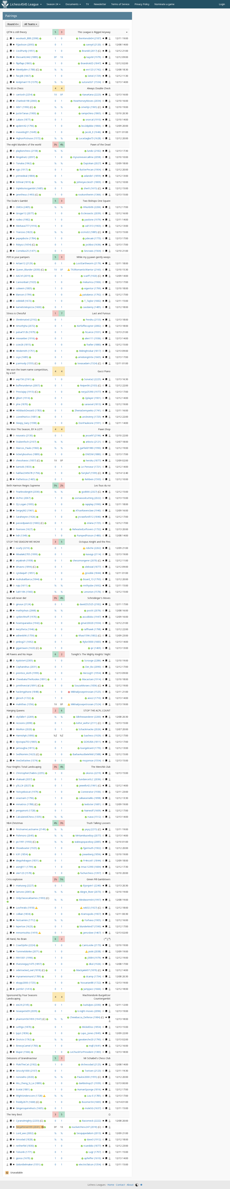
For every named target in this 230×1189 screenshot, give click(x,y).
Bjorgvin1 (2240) (92, 885)
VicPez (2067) (23, 498)
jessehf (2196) (94, 435)
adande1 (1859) (93, 175)
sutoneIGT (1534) (92, 82)
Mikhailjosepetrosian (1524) (86, 704)
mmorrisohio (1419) (27, 932)
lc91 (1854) (22, 854)
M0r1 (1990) (23, 107)
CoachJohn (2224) (26, 945)
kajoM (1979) (94, 57)
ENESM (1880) (93, 454)
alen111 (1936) (93, 338)
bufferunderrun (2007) (28, 385)
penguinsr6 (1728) (26, 810)
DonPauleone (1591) (90, 423)
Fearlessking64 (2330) (28, 491)
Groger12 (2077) (25, 213)
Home (110, 1184)
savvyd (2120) (94, 44)
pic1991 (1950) (24, 841)
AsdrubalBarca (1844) (28, 579)
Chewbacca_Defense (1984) (85, 1017)
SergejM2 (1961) (25, 510)
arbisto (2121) (94, 441)
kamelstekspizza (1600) (29, 307)
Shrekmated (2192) (27, 319)
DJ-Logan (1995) (25, 504)
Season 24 (53, 4)
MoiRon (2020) (24, 729)
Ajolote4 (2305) (25, 660)
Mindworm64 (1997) (90, 899)
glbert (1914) (23, 398)
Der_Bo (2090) (93, 666)
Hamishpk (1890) (25, 735)
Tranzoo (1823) (24, 232)
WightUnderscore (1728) (29, 1095)
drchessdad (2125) (91, 1064)
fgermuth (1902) (92, 848)
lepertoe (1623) (25, 926)
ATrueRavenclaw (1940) (89, 510)
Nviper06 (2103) (89, 385)
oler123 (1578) (24, 873)
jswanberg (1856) (92, 854)
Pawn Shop (104, 429)
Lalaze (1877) (23, 119)
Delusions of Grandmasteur (22, 1058)
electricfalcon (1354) (90, 1164)
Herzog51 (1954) (92, 673)
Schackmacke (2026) (90, 729)
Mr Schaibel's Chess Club (97, 1058)
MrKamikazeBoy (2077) (88, 835)
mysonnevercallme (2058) (87, 157)
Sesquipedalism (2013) (89, 1133)
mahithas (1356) (25, 704)
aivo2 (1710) (95, 698)
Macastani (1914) (92, 679)
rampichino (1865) (91, 113)
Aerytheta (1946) (25, 629)
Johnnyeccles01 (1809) (89, 182)
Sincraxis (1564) (93, 250)
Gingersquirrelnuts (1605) (30, 1108)
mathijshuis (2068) (26, 610)
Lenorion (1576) (93, 591)
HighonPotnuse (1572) (28, 138)
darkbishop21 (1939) (90, 1083)
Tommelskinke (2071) (28, 951)
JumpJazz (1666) (93, 988)
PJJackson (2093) (25, 44)
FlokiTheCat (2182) (26, 1064)
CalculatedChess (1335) (29, 816)
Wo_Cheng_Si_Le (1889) (29, 1083)
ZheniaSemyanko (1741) (88, 410)
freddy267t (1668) (26, 1102)
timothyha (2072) (26, 325)
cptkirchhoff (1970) (26, 616)
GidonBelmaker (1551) (28, 1164)
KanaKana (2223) (92, 94)
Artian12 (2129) (25, 263)
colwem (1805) (24, 288)
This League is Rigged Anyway (94, 32)
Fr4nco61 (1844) (92, 860)
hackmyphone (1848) (28, 691)
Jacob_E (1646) (93, 132)
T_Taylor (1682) (93, 300)
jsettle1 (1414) (24, 988)
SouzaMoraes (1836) (86, 685)
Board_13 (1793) (92, 579)
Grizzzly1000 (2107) (27, 1070)
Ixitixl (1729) (95, 75)
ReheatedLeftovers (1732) (87, 529)
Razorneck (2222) (92, 1120)
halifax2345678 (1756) (28, 473)
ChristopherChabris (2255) (30, 773)
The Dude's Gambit (17, 200)
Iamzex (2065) (24, 891)
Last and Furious (101, 313)
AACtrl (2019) (23, 275)
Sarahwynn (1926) (26, 516)
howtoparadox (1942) (28, 623)
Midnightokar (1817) (90, 350)
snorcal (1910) (94, 119)
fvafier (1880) (94, 344)
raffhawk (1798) (93, 629)
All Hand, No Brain (17, 938)
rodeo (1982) (23, 219)
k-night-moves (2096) (90, 1011)
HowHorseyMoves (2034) (87, 100)
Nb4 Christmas (15, 823)
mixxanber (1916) (26, 338)
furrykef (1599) (89, 473)
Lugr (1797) (95, 1152)
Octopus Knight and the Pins (94, 541)
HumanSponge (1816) (89, 1089)
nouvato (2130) (25, 435)
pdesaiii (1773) (93, 238)
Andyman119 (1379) (27, 82)
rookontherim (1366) (90, 194)
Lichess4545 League (24, 4)
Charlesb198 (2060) (27, 100)
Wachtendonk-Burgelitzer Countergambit (96, 997)
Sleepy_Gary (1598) (26, 423)
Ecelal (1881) (23, 1089)
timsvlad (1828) (25, 1139)
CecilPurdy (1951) (26, 50)
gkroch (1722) (24, 698)
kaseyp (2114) (94, 554)
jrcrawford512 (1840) (90, 516)
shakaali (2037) (24, 779)
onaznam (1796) (25, 798)
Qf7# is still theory (17, 32)
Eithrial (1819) (24, 182)
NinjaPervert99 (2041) (28, 1127)
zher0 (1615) (91, 188)
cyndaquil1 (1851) (26, 573)
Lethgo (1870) (24, 1027)
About (130, 1184)
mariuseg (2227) (25, 885)
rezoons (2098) (24, 723)
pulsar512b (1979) (26, 332)
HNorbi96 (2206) (92, 207)
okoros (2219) (94, 773)
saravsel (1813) (93, 404)
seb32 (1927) (90, 907)
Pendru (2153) (94, 319)
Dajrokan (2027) (92, 163)
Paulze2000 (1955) (87, 1077)
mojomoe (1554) (92, 760)
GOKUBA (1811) (93, 741)
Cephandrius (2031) (27, 666)
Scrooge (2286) (93, 660)
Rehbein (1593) (93, 479)
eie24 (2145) (23, 1004)
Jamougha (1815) (25, 748)
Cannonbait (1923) (26, 282)
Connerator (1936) (91, 791)
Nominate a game (164, 4)
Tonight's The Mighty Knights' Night (90, 654)
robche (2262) (94, 548)
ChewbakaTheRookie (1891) (31, 679)
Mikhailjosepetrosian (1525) (86, 691)
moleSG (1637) (93, 1108)
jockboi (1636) (94, 244)
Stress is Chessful (16, 313)
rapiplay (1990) (93, 504)
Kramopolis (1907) (91, 913)
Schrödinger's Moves (99, 598)
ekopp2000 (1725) (26, 982)
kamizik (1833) (24, 466)
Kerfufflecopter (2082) (89, 325)
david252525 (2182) (91, 604)
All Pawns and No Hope (19, 654)
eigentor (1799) (93, 288)
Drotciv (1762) (24, 1039)
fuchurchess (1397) (91, 873)
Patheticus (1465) (26, 479)
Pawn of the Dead (100, 144)
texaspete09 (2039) (27, 1011)
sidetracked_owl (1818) (29, 970)
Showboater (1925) (27, 848)
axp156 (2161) (24, 379)
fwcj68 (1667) (23, 75)
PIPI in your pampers (18, 257)
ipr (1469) (96, 648)
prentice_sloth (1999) (28, 673)
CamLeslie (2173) (92, 945)
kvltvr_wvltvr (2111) (87, 723)
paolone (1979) (93, 219)
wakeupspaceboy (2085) (88, 841)
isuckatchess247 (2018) (85, 1127)
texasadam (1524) (87, 363)
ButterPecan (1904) (90, 169)
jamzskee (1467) (92, 932)
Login (222, 4)
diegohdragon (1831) (27, 860)
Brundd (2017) (90, 50)
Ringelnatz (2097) (26, 157)
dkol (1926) (95, 963)
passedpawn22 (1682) (28, 523)
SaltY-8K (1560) (25, 591)
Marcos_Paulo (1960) (28, 448)
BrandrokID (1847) (91, 63)
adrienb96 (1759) (25, 635)
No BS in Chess (15, 88)
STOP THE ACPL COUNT (97, 710)
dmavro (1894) (24, 566)
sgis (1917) (22, 169)
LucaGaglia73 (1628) (90, 138)
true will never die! (16, 598)
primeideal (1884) (26, 175)
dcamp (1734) (94, 976)
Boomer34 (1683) (92, 1102)
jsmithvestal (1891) (27, 685)
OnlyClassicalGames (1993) (31, 898)
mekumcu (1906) (92, 282)
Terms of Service (120, 4)
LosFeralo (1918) (25, 907)
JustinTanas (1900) (26, 113)
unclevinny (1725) (92, 416)
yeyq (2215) (91, 829)
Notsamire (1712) (26, 920)
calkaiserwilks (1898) (90, 798)
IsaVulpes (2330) (92, 1004)
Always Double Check (98, 88)
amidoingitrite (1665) (90, 357)
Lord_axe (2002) (25, 1133)
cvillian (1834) (23, 913)
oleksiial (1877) (93, 566)
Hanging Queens (16, 710)
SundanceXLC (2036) (90, 779)
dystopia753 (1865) (27, 741)
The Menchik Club (100, 766)
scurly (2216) (23, 548)
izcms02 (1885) (89, 232)
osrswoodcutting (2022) (88, 498)
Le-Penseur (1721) (91, 466)
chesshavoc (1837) (26, 460)
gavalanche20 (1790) (90, 1039)
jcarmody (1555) (25, 363)
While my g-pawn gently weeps (93, 257)
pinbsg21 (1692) (25, 641)
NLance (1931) (93, 332)
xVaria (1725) (94, 523)
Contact (120, 1184)
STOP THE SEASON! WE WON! (23, 541)
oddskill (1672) (24, 300)
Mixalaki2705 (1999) (27, 554)
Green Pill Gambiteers (98, 879)
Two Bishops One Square (96, 200)
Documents (72, 4)
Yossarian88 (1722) (91, 982)
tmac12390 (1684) (91, 866)
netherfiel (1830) (25, 1145)
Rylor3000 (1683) (92, 641)
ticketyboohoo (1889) (28, 454)
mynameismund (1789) (29, 976)
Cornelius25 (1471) (26, 250)
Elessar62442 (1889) (27, 57)
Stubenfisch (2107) (26, 441)
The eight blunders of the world (24, 144)
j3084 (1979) (94, 957)
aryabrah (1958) (25, 560)
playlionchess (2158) (27, 150)
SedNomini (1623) (26, 754)
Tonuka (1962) (24, 163)
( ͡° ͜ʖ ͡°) (107, 938)
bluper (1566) (23, 1052)
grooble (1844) (93, 573)
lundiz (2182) (94, 150)
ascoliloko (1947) (92, 616)
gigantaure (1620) (26, 648)
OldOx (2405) (23, 207)
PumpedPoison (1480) (89, 535)
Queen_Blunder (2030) (28, 269)
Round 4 (12, 24)
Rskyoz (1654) (24, 244)
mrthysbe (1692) (92, 585)
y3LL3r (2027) (24, 785)
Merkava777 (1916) (27, 225)
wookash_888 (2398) (27, 38)
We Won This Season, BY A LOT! (24, 429)
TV (87, 4)
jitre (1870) (22, 404)
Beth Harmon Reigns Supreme (23, 485)
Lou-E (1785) (94, 1095)
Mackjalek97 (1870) (87, 970)
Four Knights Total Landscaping (24, 766)
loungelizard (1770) (91, 748)
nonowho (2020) (25, 1077)
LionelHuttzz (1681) (27, 416)
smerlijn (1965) (89, 107)
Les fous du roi (102, 485)
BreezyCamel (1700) (27, 1045)
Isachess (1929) (93, 735)
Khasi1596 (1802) (88, 635)
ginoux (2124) (23, 604)
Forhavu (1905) (93, 920)
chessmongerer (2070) (85, 560)
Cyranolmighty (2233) (28, 1120)
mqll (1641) (95, 1045)
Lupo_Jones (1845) (91, 1033)
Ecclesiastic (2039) (91, 213)
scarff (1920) (91, 275)
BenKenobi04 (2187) (90, 38)
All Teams (30, 24)
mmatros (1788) (25, 804)
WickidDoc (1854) (92, 1027)
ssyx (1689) (22, 357)
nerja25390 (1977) (91, 391)
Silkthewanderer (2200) (89, 716)
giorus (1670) (23, 1158)
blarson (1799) (24, 294)
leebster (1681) (93, 804)
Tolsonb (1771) (24, 1152)
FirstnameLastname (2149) (31, 829)
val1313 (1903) (93, 225)
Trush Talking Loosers (98, 823)
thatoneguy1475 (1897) (29, 963)
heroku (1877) (94, 460)
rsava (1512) (95, 816)
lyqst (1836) (22, 1033)
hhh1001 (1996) (25, 957)
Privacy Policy (142, 4)
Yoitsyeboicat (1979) (27, 791)
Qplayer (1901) (93, 398)
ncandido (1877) (93, 1145)
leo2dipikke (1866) (91, 125)
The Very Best (14, 1114)
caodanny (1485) (92, 307)
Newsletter (100, 4)
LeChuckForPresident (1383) (86, 1052)
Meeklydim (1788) (26, 69)
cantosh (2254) (24, 94)
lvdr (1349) (22, 535)
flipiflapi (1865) (24, 63)
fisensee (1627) (24, 529)
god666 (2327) (89, 491)
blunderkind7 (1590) (91, 926)
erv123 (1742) (94, 69)
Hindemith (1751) (26, 350)
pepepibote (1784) (26, 238)
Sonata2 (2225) (93, 379)
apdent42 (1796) (25, 125)
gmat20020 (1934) (91, 623)
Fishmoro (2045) (25, 835)
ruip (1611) (22, 585)
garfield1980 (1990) (91, 448)
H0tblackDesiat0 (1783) (29, 410)
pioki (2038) (95, 951)
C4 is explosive (15, 879)
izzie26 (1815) (24, 344)
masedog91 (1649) (26, 132)
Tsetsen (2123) (93, 1070)
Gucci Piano (104, 371)
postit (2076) (94, 610)
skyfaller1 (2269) (25, 716)
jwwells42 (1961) (88, 785)
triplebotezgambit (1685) (30, 188)
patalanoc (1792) (92, 294)
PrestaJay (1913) (25, 391)
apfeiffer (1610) (93, 1158)
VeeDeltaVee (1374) (27, 760)
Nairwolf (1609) (93, 810)
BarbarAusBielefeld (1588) (87, 754)
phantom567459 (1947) (29, 1019)
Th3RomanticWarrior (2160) (86, 269)
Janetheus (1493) (25, 194)
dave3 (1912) (94, 1139)
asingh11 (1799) (25, 866)
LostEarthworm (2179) (89, 263)
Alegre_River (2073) (91, 891)
